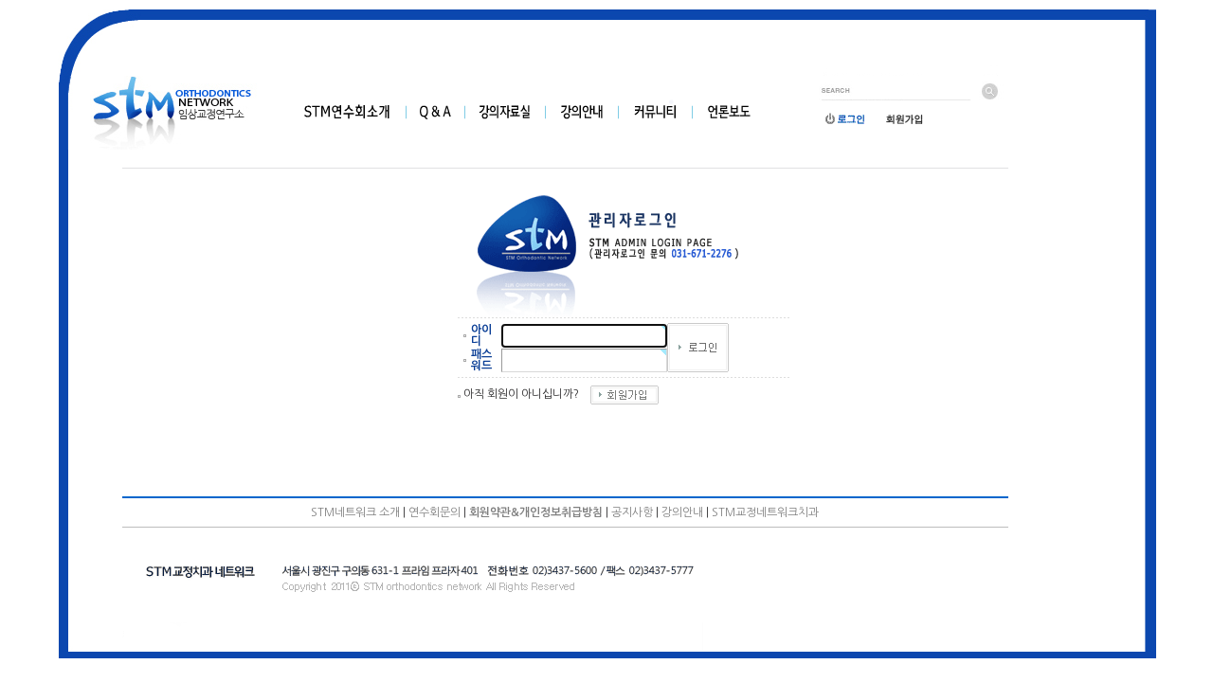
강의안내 (682, 512)
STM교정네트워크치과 (765, 512)
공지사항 (632, 512)
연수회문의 (434, 512)
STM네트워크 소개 (355, 512)
